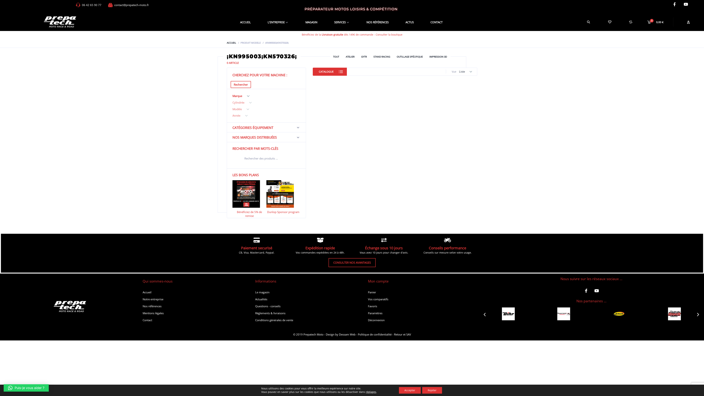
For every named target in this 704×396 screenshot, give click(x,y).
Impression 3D (438, 56)
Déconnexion (376, 320)
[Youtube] (686, 4)
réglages (371, 392)
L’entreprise (276, 22)
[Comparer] (630, 22)
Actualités (261, 299)
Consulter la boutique (389, 34)
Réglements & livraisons (270, 313)
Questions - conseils (267, 306)
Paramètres (375, 313)
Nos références (377, 22)
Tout (336, 56)
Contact (436, 22)
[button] (484, 314)
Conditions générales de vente (274, 320)
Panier (372, 292)
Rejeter (432, 390)
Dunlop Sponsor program (283, 212)
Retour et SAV (402, 334)
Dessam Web (347, 334)
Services (340, 22)
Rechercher (241, 84)
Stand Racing (381, 56)
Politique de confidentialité (375, 334)
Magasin (311, 22)
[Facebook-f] (674, 4)
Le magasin (262, 292)
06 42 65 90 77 (91, 5)
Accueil (245, 22)
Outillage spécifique (410, 56)
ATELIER (350, 56)
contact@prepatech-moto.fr (131, 5)
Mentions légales (153, 313)
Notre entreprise (153, 299)
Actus (410, 22)
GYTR (364, 56)
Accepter (409, 390)
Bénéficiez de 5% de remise (249, 214)
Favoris (372, 306)
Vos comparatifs (378, 299)
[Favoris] (609, 22)
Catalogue (326, 71)
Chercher (295, 159)
